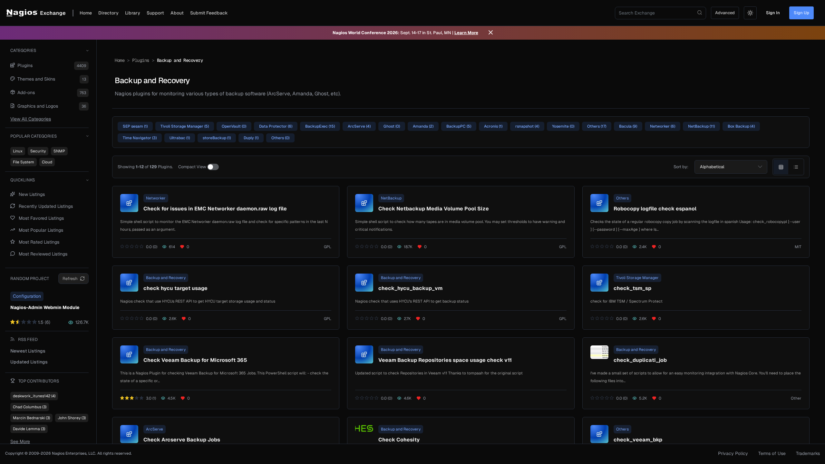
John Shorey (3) (72, 417)
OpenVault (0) (234, 126)
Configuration (27, 296)
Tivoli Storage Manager (637, 277)
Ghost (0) (391, 126)
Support (155, 13)
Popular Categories (33, 136)
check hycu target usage (175, 288)
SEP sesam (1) (135, 126)
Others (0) (280, 137)
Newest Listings (27, 351)
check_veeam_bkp (638, 439)
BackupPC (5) (458, 126)
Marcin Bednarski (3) (31, 417)
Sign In (773, 12)
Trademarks (808, 453)
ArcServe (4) (359, 126)
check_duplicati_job (640, 360)
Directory (108, 13)
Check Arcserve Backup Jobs (181, 439)
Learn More (466, 32)
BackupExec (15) (320, 126)
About (177, 13)
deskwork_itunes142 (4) (34, 396)
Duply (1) (251, 137)
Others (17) (596, 126)
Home (86, 13)
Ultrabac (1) (180, 137)
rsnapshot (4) (527, 126)
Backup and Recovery (166, 277)
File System (23, 162)
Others (622, 198)
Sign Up (801, 12)
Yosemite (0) (563, 126)
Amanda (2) (423, 126)
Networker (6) (662, 126)
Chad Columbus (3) (29, 407)
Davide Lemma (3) (29, 428)
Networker (156, 198)
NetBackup (391, 198)
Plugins (140, 60)
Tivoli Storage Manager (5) (184, 126)
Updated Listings (29, 362)
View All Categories (30, 119)
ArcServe (154, 429)
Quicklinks (22, 180)
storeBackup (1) (217, 137)
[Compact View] (213, 167)
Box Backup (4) (741, 126)
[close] (491, 33)
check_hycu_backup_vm (410, 288)
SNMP (59, 151)
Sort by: (681, 166)
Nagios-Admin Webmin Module (44, 307)
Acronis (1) (493, 126)
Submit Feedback (209, 13)
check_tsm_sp (632, 288)
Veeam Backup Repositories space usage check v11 (445, 360)
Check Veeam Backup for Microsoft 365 (195, 360)
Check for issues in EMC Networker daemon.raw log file (215, 208)
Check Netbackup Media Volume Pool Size (433, 208)
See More (20, 441)
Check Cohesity (399, 439)
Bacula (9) (628, 126)
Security (38, 151)
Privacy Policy (733, 453)
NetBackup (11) (701, 126)
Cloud (47, 162)
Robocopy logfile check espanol (655, 208)
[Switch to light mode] (750, 12)
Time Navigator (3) (140, 137)
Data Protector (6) (275, 126)
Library (132, 13)
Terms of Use (772, 453)
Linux (18, 151)
